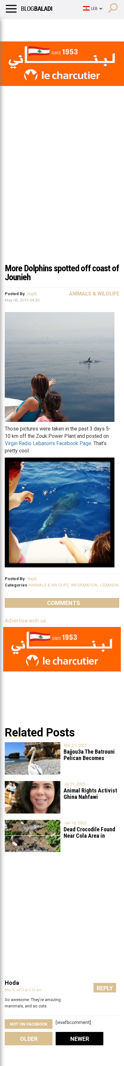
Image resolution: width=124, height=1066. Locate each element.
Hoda (12, 982)
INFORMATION (84, 585)
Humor (41, 27)
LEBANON (109, 585)
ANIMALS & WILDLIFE (49, 585)
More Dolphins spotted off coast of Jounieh (62, 272)
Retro (64, 27)
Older (29, 1038)
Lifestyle (14, 27)
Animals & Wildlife (94, 294)
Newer (79, 1038)
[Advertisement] (62, 194)
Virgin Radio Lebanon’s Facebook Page (48, 443)
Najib (32, 293)
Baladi (86, 27)
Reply (105, 988)
